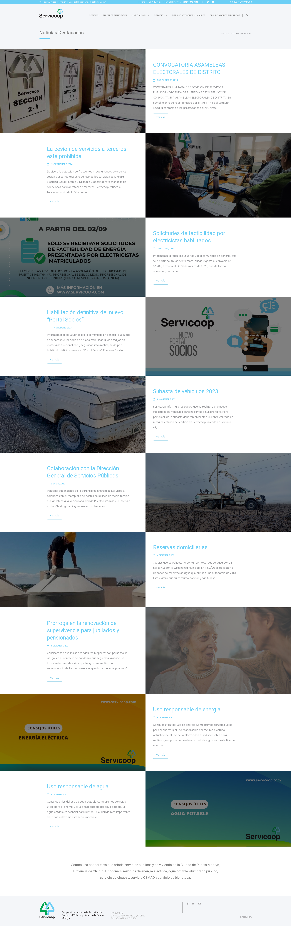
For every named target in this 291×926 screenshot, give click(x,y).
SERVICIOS (159, 15)
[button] (247, 15)
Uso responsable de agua (78, 786)
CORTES (241, 2)
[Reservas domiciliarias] (73, 569)
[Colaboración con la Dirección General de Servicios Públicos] (218, 492)
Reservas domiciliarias (180, 547)
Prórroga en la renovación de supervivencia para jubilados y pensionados (83, 630)
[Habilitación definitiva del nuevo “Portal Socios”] (218, 336)
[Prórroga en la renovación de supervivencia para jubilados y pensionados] (218, 650)
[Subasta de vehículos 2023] (73, 414)
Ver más (160, 117)
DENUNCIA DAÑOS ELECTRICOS (225, 15)
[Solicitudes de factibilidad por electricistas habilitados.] (73, 257)
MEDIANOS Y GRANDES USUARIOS (188, 15)
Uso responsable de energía (187, 709)
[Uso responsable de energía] (73, 732)
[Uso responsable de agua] (218, 809)
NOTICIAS (94, 15)
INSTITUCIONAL (139, 15)
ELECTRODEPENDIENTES (115, 15)
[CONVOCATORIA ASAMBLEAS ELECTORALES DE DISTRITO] (73, 91)
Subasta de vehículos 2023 (185, 391)
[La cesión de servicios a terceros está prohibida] (218, 175)
